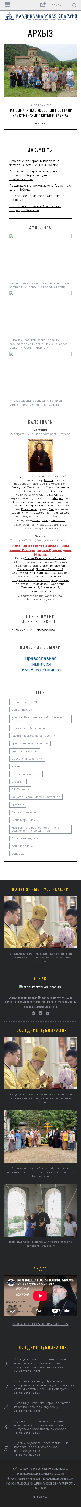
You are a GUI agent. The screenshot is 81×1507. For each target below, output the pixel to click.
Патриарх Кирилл (24, 812)
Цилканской (54, 576)
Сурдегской (58, 583)
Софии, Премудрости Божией (45, 558)
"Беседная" (40, 520)
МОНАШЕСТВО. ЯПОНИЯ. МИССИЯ (41, 1324)
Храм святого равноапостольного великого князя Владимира (35, 829)
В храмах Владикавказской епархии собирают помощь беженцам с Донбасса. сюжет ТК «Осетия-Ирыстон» (38, 343)
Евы (51, 509)
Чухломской (40, 583)
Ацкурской (36, 576)
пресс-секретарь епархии (30, 743)
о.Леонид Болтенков (26, 774)
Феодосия (18, 487)
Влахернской (49, 587)
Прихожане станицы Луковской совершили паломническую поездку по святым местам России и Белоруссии (41, 1172)
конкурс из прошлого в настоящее (36, 796)
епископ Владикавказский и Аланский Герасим (38, 719)
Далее (40, 123)
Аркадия (56, 491)
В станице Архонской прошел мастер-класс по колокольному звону (43, 1405)
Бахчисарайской (40, 591)
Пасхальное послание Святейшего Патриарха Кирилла (35, 208)
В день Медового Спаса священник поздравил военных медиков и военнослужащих (41, 1447)
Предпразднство (26, 476)
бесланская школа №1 (27, 758)
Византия (18, 781)
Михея (48, 480)
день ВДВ (18, 853)
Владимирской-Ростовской (31, 580)
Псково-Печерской (49, 569)
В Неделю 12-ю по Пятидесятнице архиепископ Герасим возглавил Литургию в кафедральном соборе (40, 957)
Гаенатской (22, 583)
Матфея (58, 498)
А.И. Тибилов (20, 789)
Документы (40, 150)
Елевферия (29, 509)
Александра (61, 512)
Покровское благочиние (29, 728)
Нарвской (58, 520)
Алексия (18, 502)
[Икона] (40, 473)
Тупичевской (30, 587)
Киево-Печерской (52, 565)
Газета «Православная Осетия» (33, 735)
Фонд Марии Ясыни (25, 820)
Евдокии (17, 512)
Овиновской (25, 569)
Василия (54, 494)
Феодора (37, 512)
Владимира (42, 502)
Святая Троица (22, 709)
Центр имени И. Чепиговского (32, 630)
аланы (16, 766)
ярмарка (18, 804)
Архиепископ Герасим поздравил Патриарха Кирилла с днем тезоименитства (34, 175)
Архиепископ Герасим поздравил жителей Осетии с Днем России (34, 163)
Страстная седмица (25, 838)
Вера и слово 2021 (24, 702)
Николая (44, 505)
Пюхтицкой (41, 573)
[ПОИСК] (74, 5)
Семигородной (22, 573)
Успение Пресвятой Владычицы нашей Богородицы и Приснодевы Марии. (41, 550)
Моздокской (60, 580)
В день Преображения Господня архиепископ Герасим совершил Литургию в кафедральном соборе (40, 1425)
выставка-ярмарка (25, 751)
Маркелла (62, 487)
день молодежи (23, 846)
